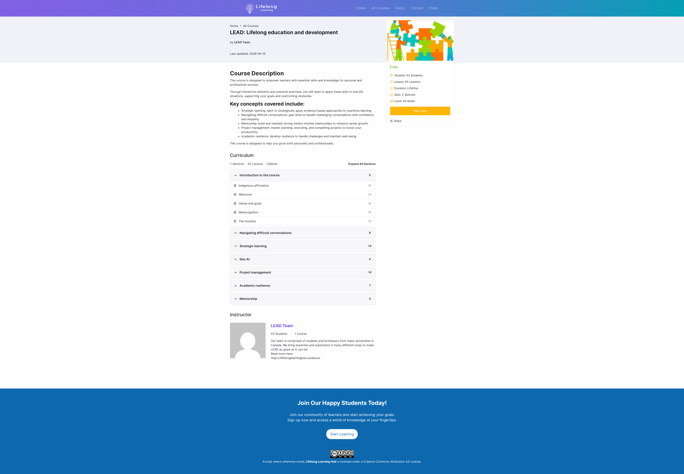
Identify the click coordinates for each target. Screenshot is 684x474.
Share (398, 121)
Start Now (420, 111)
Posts (433, 8)
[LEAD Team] (248, 341)
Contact (417, 8)
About (400, 8)
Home (361, 8)
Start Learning (342, 434)
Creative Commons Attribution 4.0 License (392, 461)
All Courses (380, 8)
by (231, 42)
